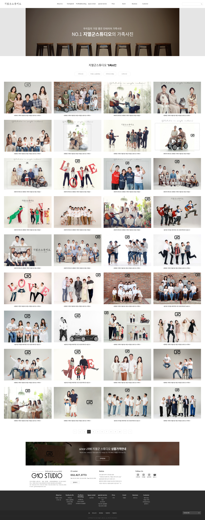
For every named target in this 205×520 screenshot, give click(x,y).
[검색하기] (201, 4)
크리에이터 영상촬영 (80, 503)
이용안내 (114, 513)
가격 (113, 497)
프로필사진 (80, 499)
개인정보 (101, 513)
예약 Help (146, 497)
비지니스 (135, 497)
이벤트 (124, 497)
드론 (102, 499)
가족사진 (80, 74)
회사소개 (94, 513)
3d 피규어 (102, 501)
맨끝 (130, 431)
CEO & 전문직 (80, 501)
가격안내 (102, 458)
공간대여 (91, 497)
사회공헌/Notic (146, 501)
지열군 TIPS (146, 499)
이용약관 (108, 513)
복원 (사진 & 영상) (102, 497)
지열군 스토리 (58, 497)
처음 (75, 431)
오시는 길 (58, 499)
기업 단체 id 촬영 (102, 506)
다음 (125, 431)
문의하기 (75, 482)
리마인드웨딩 (110, 74)
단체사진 (124, 74)
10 (119, 432)
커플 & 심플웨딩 (95, 74)
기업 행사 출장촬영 (102, 503)
